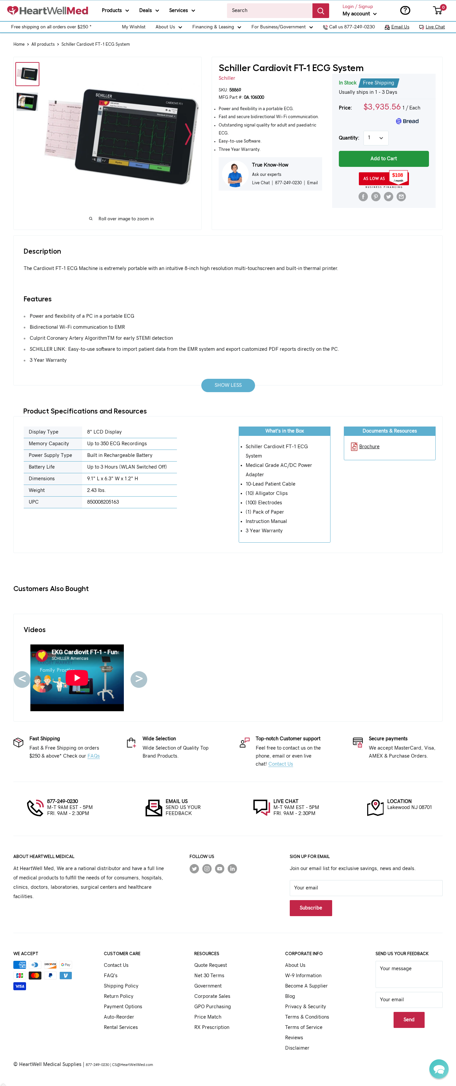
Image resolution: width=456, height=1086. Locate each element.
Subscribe (228, 576)
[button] (439, 1069)
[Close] (304, 487)
